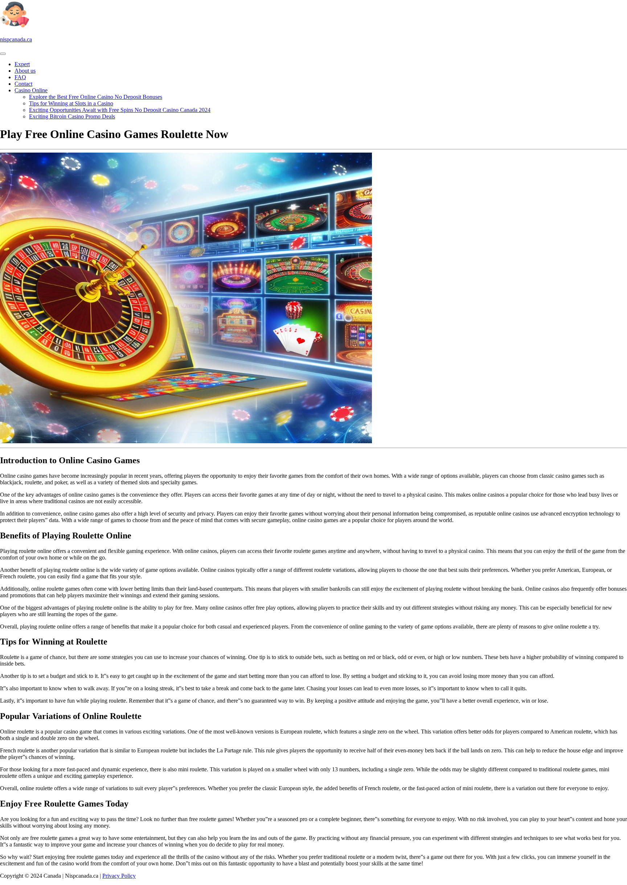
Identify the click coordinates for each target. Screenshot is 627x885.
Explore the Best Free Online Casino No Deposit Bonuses (95, 97)
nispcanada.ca (16, 39)
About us (25, 71)
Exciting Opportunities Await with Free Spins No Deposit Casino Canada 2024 (119, 110)
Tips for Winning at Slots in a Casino (71, 103)
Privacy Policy (119, 876)
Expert (22, 64)
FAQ (20, 77)
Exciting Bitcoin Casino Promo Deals (72, 116)
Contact (23, 84)
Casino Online (31, 90)
